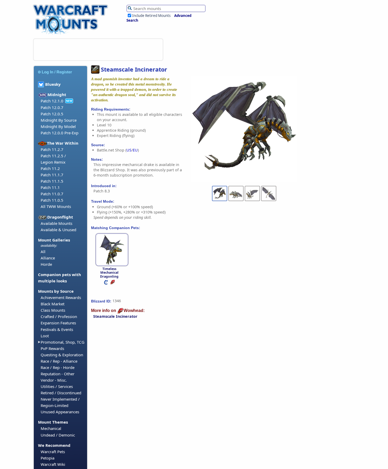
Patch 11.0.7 (52, 193)
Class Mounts (53, 310)
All (43, 251)
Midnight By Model (58, 126)
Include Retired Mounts (151, 15)
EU (135, 150)
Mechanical (51, 428)
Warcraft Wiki (53, 464)
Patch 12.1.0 (52, 100)
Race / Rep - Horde (57, 367)
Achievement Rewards (61, 297)
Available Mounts (56, 223)
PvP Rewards (52, 348)
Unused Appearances (60, 411)
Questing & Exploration (62, 354)
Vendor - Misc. (54, 380)
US (128, 150)
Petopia (47, 458)
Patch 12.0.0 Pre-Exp (59, 132)
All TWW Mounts (56, 206)
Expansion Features (58, 322)
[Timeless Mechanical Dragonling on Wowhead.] (113, 283)
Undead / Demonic (58, 435)
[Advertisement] (98, 50)
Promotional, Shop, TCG (62, 342)
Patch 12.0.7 (52, 107)
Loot (45, 335)
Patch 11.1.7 (52, 174)
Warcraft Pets (53, 451)
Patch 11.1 (50, 187)
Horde (46, 264)
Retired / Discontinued (61, 392)
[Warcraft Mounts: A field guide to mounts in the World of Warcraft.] (71, 34)
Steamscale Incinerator (115, 316)
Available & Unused (58, 229)
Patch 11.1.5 (52, 181)
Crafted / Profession (59, 316)
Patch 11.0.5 (52, 200)
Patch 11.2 (50, 168)
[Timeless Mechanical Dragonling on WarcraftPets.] (106, 283)
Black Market (52, 303)
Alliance (48, 257)
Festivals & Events (57, 329)
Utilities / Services (57, 386)
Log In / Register (57, 72)
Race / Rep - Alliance (59, 361)
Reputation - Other (57, 373)
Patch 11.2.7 (52, 149)
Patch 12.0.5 (52, 113)
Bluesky (53, 84)
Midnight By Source (59, 120)
